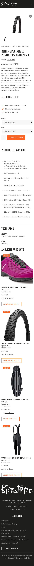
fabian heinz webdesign (22, 558)
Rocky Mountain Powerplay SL (17, 506)
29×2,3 (3, 236)
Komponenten (6, 46)
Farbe (3, 127)
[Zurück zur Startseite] (9, 4)
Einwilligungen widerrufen (10, 543)
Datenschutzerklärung (9, 524)
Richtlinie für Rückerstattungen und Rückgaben (13, 532)
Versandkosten (9, 298)
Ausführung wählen (11, 304)
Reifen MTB (17, 46)
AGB (3, 527)
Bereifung (25, 46)
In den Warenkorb (16, 138)
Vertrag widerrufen (10, 548)
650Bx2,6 (15, 236)
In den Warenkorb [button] (10, 419)
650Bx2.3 (22, 236)
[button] (32, 4)
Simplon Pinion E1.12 (17, 509)
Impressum (5, 521)
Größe (3, 118)
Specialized (11, 60)
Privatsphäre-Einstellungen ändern (13, 536)
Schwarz (4, 244)
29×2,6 (9, 236)
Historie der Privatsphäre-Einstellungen (15, 540)
